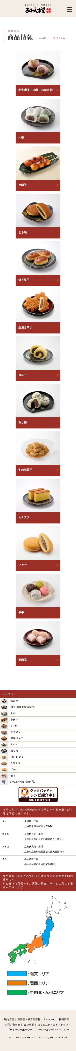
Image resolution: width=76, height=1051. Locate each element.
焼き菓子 (24, 279)
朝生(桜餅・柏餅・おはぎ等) (36, 89)
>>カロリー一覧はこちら (52, 38)
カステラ (24, 517)
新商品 (23, 659)
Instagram (49, 1019)
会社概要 (29, 1024)
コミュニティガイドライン (53, 1024)
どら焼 (23, 232)
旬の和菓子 (25, 469)
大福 (21, 137)
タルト (23, 374)
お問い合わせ (12, 1024)
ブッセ (23, 564)
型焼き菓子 (25, 327)
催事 (21, 612)
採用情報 (64, 1019)
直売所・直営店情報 (29, 1019)
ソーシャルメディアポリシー (52, 1029)
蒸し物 (23, 422)
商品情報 (9, 1019)
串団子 (23, 184)
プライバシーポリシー (19, 1029)
